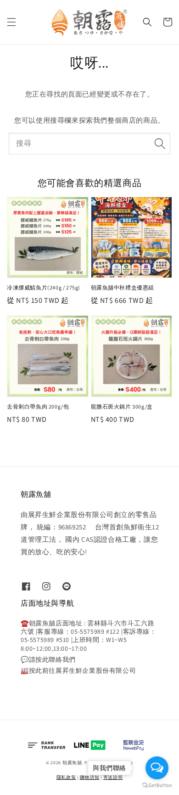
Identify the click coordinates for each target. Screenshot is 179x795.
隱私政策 (66, 777)
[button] (11, 22)
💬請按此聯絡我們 (48, 659)
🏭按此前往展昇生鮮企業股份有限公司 (78, 670)
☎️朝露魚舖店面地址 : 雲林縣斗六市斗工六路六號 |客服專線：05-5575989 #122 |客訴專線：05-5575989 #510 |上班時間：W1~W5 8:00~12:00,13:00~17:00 (89, 636)
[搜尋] (160, 143)
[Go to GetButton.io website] (157, 786)
